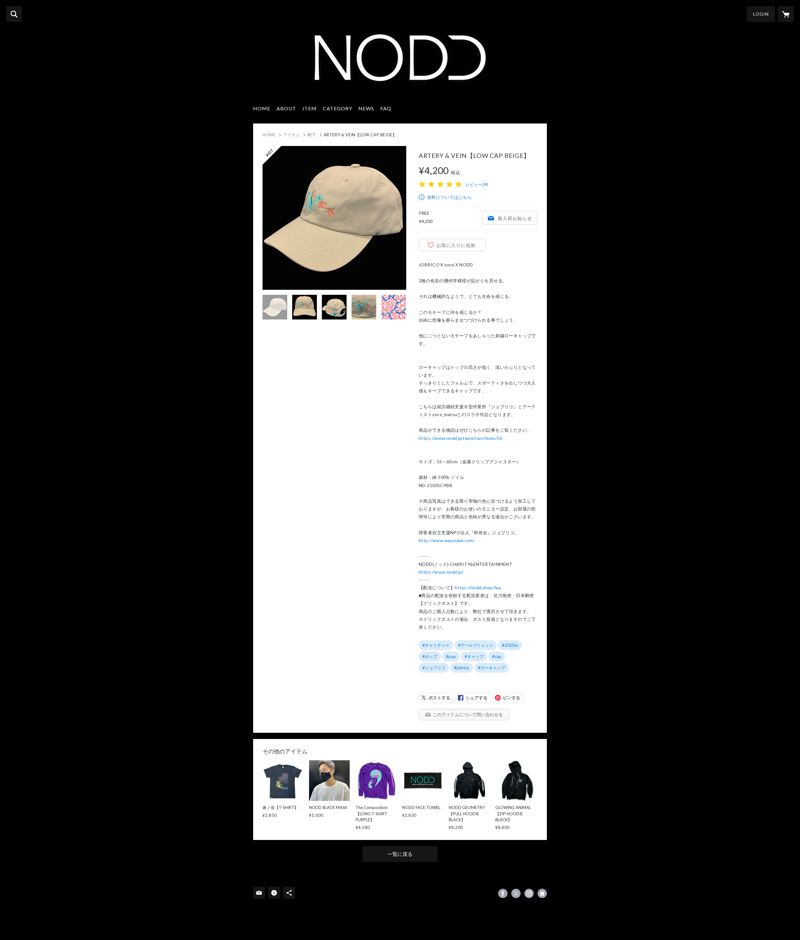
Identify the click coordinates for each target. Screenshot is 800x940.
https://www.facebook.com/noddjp (503, 893)
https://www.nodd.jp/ (441, 572)
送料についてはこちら (449, 197)
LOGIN (761, 14)
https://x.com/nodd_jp (516, 893)
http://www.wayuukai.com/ (447, 540)
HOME (261, 108)
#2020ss (510, 645)
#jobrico (461, 667)
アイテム (291, 134)
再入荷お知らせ (515, 218)
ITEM (309, 108)
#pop (451, 656)
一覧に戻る (400, 854)
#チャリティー (435, 645)
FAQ (385, 108)
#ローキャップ (491, 667)
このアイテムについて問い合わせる (468, 714)
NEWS (366, 108)
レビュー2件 (477, 184)
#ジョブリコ (433, 667)
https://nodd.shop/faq (478, 587)
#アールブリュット (475, 645)
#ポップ (429, 656)
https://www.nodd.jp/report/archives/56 (460, 438)
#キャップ (474, 656)
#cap (496, 656)
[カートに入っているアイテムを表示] (786, 14)
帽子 (312, 134)
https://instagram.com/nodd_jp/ (529, 893)
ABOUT (286, 108)
